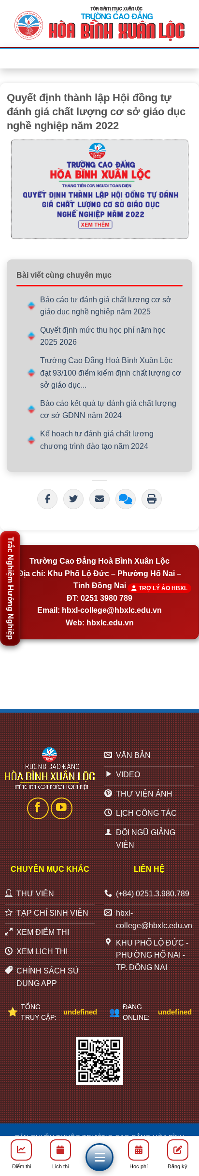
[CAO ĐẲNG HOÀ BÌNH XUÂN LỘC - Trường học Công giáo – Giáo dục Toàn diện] (99, 23)
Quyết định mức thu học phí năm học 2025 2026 (103, 336)
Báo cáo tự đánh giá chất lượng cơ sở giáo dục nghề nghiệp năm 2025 (105, 306)
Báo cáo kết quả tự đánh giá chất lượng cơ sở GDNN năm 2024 (108, 409)
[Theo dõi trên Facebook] (38, 808)
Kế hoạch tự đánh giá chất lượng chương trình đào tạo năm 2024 (97, 440)
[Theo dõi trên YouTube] (61, 808)
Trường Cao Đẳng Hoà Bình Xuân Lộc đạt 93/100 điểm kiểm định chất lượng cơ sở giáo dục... (110, 372)
